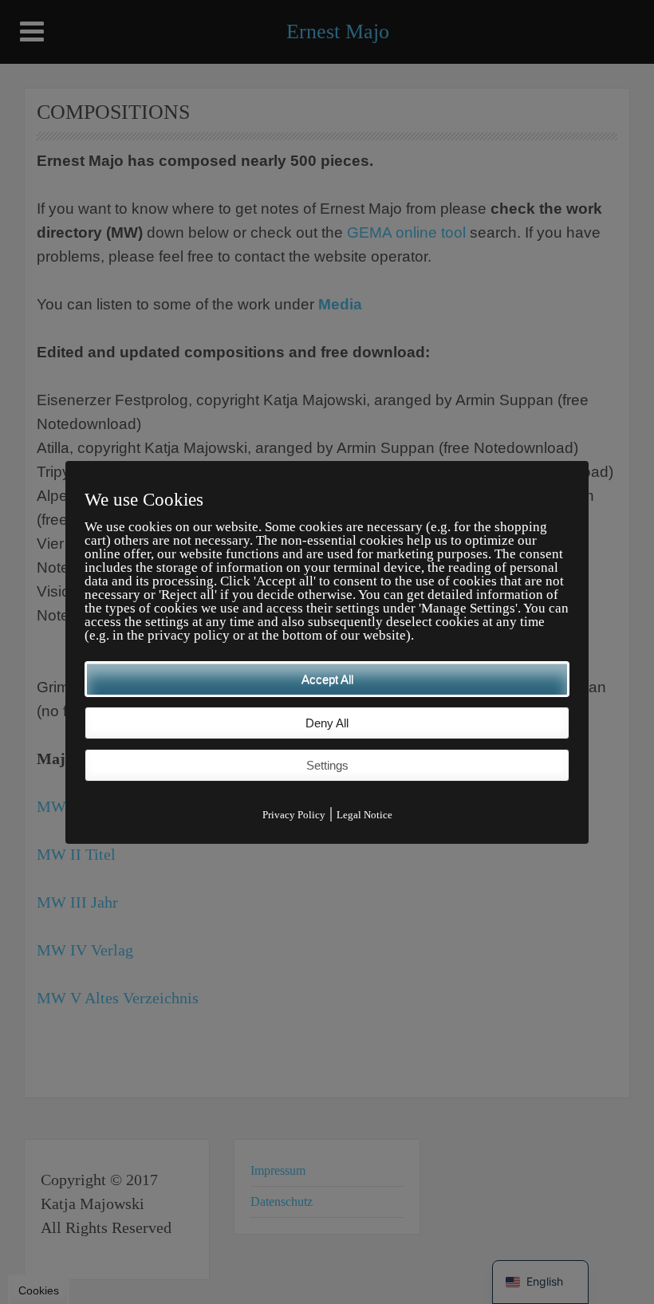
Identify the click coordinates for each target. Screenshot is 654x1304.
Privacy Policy (293, 815)
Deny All (327, 723)
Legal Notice (364, 815)
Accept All (327, 679)
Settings (327, 765)
